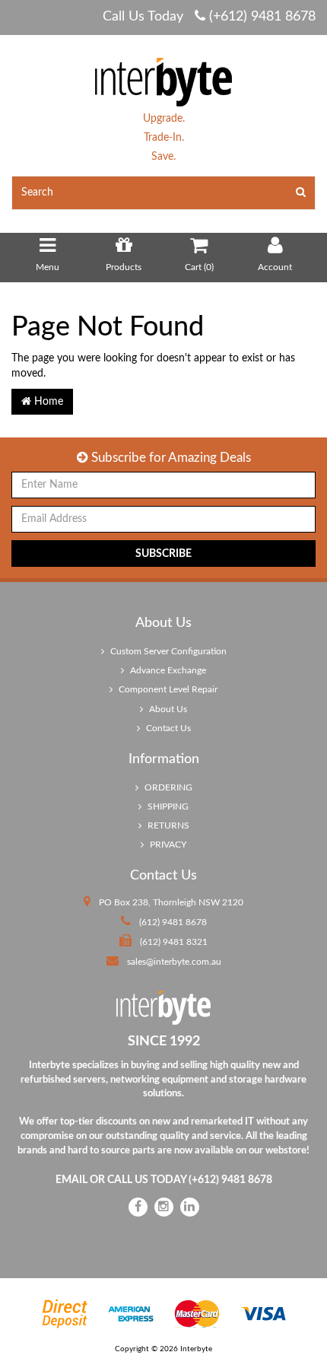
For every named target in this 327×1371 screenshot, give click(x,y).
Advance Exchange (167, 670)
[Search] (301, 193)
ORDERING (167, 787)
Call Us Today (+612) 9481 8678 (209, 17)
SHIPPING (167, 806)
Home (47, 401)
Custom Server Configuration (167, 651)
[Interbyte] (163, 81)
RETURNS (167, 825)
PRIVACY (167, 844)
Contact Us (167, 728)
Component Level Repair (166, 689)
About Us (167, 709)
